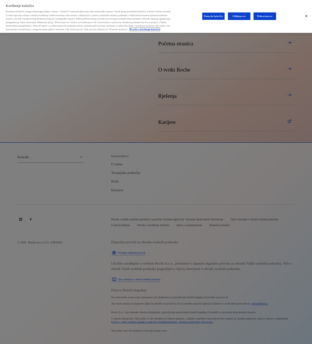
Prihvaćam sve (265, 16)
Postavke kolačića (213, 16)
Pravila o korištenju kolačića (145, 29)
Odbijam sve (239, 16)
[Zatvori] (306, 16)
